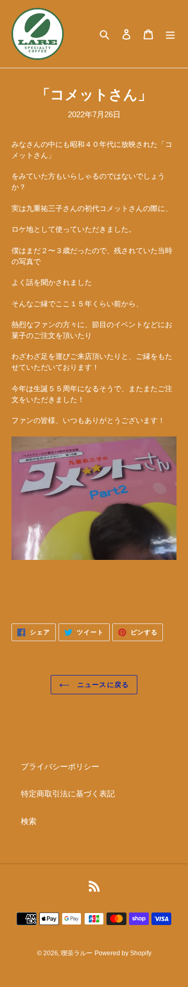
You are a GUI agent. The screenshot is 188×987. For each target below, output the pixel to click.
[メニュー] (170, 34)
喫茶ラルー (76, 953)
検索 (29, 821)
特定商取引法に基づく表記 (68, 793)
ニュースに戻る (101, 685)
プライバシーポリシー (60, 766)
